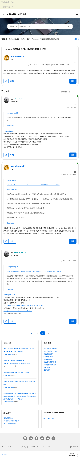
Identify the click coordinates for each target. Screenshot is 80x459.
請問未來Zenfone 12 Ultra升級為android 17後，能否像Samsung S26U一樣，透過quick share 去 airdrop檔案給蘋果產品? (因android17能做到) (20, 396)
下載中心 (47, 367)
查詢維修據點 (48, 354)
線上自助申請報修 (10, 424)
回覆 (72, 81)
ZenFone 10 (8, 375)
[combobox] (45, 26)
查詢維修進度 (48, 357)
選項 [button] (76, 39)
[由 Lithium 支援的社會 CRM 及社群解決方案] (73, 455)
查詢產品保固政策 (50, 362)
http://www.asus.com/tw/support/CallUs (18, 311)
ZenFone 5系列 (25, 39)
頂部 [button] (5, 454)
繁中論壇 (4, 39)
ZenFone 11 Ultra (9, 366)
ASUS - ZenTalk (16, 13)
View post (10, 126)
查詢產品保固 (48, 359)
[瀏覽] (4, 13)
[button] (6, 81)
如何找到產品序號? (50, 351)
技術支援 (47, 370)
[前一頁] (32, 333)
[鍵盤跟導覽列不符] (73, 92)
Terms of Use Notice (8, 447)
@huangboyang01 (10, 131)
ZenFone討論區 (14, 39)
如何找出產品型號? (50, 349)
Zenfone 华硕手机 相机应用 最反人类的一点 (17, 372)
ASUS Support (49, 418)
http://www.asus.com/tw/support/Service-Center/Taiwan (23, 305)
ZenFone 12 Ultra (9, 354)
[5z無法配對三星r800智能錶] (77, 92)
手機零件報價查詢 (50, 365)
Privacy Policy (22, 447)
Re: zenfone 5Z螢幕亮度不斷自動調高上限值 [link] (45, 39)
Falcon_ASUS (11, 180)
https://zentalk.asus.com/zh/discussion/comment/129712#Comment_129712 (33, 185)
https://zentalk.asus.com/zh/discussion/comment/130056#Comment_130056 (34, 271)
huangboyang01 (12, 113)
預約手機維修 (8, 418)
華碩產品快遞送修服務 (11, 421)
